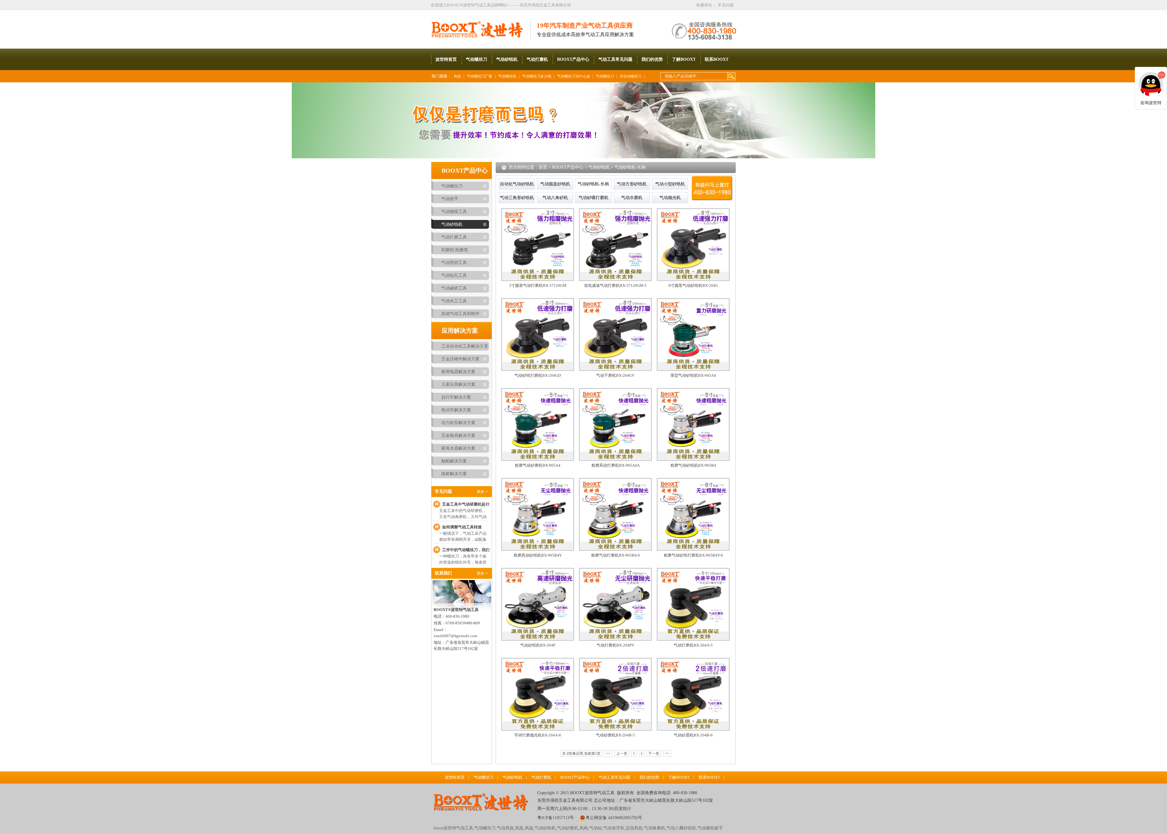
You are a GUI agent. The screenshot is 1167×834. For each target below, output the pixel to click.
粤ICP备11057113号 (555, 817)
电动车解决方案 (456, 410)
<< (608, 753)
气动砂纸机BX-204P (537, 645)
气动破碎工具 (454, 288)
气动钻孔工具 (454, 275)
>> (667, 753)
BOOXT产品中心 (573, 59)
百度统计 (622, 808)
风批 (457, 76)
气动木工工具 (454, 301)
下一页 (653, 753)
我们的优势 (652, 59)
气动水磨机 (631, 197)
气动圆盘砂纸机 (555, 184)
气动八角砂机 (555, 197)
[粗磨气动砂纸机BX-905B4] (693, 459)
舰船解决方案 (454, 461)
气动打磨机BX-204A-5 (693, 645)
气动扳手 (449, 199)
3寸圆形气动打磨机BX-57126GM (537, 285)
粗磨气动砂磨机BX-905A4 (537, 465)
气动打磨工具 (454, 237)
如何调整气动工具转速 (462, 527)
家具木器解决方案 (458, 448)
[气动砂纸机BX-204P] (537, 639)
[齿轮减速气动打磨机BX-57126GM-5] (615, 279)
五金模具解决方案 (458, 435)
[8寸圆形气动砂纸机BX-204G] (693, 279)
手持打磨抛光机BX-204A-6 (537, 735)
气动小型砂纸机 (670, 184)
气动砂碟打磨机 (593, 197)
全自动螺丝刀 (631, 76)
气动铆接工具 (454, 211)
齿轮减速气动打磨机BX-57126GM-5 (615, 285)
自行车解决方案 (456, 397)
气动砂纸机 (507, 59)
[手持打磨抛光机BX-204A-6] (537, 729)
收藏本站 (704, 5)
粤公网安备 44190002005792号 (614, 817)
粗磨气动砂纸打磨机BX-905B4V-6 (693, 555)
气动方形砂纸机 (632, 184)
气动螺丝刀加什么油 (573, 76)
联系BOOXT (716, 59)
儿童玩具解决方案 (458, 384)
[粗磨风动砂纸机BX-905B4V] (537, 549)
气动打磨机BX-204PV (615, 645)
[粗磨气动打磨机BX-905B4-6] (615, 549)
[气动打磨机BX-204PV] (615, 639)
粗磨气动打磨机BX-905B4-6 (615, 555)
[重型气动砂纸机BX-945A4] (693, 369)
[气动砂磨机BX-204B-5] (615, 729)
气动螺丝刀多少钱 (536, 76)
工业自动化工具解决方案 (464, 346)
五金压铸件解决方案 (460, 359)
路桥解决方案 (454, 474)
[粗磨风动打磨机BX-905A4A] (615, 459)
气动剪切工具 (454, 262)
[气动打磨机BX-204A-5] (693, 639)
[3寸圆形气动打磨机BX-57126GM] (537, 279)
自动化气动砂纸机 (517, 184)
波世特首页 (446, 59)
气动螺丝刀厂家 (479, 76)
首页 (543, 167)
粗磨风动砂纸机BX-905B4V (538, 555)
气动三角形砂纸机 (517, 197)
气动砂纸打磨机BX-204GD (538, 375)
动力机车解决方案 (458, 422)
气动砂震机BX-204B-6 (693, 735)
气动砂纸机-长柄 (630, 167)
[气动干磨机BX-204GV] (615, 369)
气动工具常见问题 (615, 59)
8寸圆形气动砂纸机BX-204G (693, 285)
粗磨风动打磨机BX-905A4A (615, 465)
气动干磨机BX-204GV (615, 375)
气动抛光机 (670, 197)
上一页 (621, 753)
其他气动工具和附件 (460, 313)
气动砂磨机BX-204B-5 (615, 735)
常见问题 (726, 5)
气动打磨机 (537, 59)
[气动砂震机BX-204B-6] (693, 729)
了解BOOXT (684, 59)
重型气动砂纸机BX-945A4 (693, 375)
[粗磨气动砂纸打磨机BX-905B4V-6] (693, 549)
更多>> (482, 491)
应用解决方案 (460, 330)
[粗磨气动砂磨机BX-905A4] (537, 459)
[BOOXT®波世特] (480, 24)
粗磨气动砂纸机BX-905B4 (693, 465)
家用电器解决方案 (458, 371)
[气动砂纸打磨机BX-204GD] (537, 369)
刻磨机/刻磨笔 (454, 250)
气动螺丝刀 (476, 59)
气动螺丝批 (507, 76)
